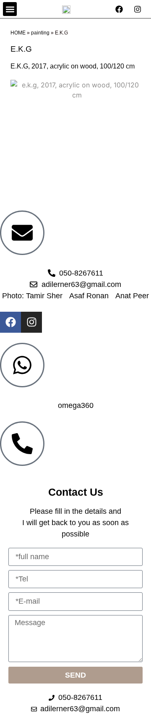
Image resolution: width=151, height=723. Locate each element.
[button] (10, 9)
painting (40, 33)
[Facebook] (10, 322)
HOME (18, 33)
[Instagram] (31, 322)
